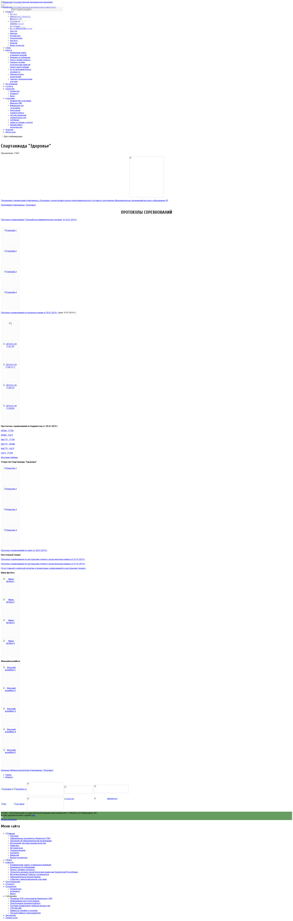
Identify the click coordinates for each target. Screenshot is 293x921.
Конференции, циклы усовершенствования (30, 865)
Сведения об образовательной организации (31, 841)
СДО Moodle (14, 120)
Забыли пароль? (21, 28)
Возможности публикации (20, 57)
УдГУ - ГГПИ (7, 453)
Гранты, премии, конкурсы (20, 60)
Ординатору (15, 91)
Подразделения (16, 38)
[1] (10, 323)
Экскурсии (9, 130)
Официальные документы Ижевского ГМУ (30, 838)
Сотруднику (10, 98)
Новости (8, 50)
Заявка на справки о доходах (21, 122)
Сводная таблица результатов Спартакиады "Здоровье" (27, 770)
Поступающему (11, 84)
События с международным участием (28, 879)
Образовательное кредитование (25, 877)
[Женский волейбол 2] (10, 690)
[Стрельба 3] (10, 271)
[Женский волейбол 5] (10, 752)
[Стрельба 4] (10, 292)
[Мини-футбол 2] (10, 602)
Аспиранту (14, 93)
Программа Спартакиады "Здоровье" (18, 205)
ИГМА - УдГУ (7, 435)
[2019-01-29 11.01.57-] (10, 346)
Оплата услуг (10, 132)
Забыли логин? (21, 27)
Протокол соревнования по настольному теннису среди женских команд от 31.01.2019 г (43, 559)
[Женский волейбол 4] (10, 732)
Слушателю (9, 89)
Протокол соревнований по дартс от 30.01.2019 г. (24, 550)
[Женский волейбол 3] (10, 711)
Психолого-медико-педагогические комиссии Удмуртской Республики (20, 64)
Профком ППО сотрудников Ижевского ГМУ (31, 898)
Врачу (12, 96)
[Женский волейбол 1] (10, 670)
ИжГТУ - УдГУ (7, 448)
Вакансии (13, 43)
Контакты (14, 41)
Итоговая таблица (9, 457)
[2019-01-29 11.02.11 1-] (10, 367)
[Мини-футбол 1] (10, 581)
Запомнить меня (19, 21)
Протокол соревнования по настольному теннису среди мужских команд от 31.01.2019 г (43, 564)
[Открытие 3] (10, 509)
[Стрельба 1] (10, 230)
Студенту (9, 86)
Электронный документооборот (25, 903)
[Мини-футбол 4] (10, 643)
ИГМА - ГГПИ (7, 430)
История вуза (15, 36)
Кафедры (13, 33)
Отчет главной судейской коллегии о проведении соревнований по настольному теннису (43, 568)
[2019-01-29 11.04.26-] (10, 408)
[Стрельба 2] (10, 251)
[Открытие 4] (10, 530)
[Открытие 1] (10, 468)
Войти (14, 23)
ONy (33, 815)
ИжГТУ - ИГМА (8, 444)
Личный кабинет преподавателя (25, 913)
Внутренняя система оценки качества (28, 843)
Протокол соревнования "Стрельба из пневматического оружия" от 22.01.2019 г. (39, 219)
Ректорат (14, 836)
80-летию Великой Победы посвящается (29, 874)
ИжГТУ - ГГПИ (8, 439)
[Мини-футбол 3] (10, 622)
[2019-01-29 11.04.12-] (10, 387)
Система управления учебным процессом (30, 905)
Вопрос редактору (17, 45)
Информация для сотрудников (24, 901)
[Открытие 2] (10, 489)
